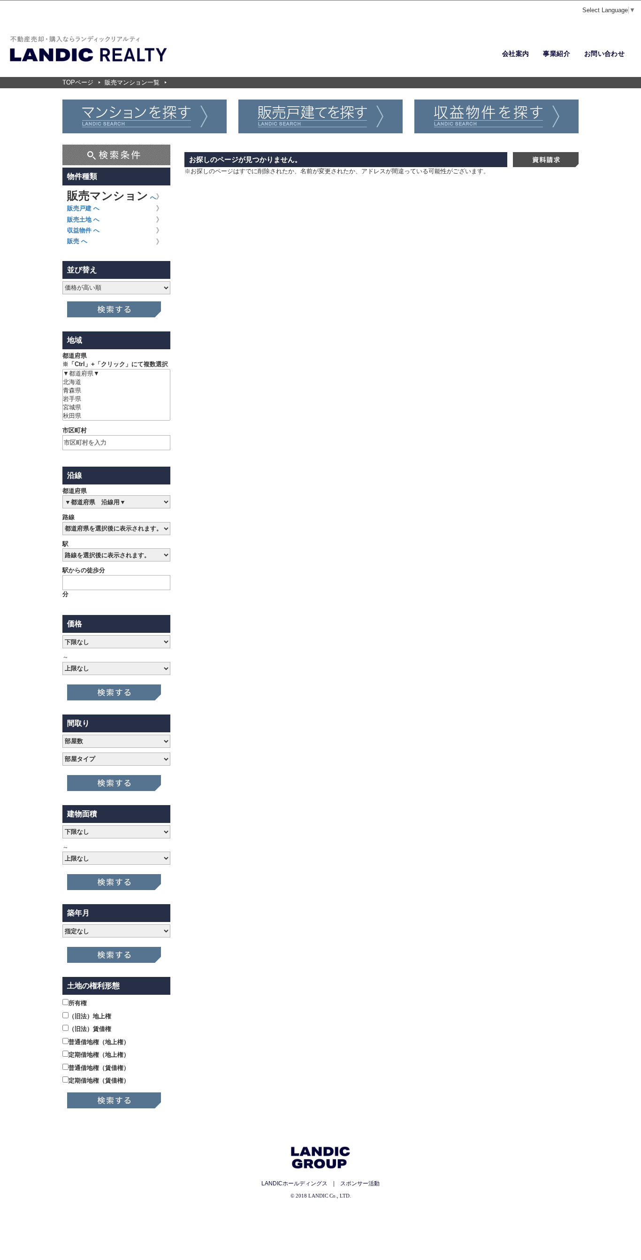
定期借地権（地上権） (99, 1054)
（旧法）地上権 (90, 1016)
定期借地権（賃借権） (99, 1080)
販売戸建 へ (83, 208)
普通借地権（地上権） (99, 1041)
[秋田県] (116, 416)
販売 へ (77, 241)
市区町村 (74, 430)
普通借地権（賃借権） (99, 1067)
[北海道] (116, 382)
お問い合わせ (604, 53)
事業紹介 (556, 53)
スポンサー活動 (360, 1183)
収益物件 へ (83, 230)
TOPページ (77, 82)
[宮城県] (116, 407)
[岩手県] (116, 399)
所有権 (78, 1002)
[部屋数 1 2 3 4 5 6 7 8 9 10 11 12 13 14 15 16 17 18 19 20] (116, 742)
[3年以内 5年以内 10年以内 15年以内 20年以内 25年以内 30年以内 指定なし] (116, 932)
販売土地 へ (83, 219)
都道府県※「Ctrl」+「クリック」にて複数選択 (115, 360)
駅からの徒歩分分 (83, 582)
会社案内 (515, 53)
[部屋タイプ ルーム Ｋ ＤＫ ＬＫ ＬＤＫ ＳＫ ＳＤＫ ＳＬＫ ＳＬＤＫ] (116, 760)
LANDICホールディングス (294, 1183)
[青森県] (116, 390)
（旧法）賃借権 (90, 1028)
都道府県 (74, 490)
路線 (68, 517)
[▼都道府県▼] (116, 373)
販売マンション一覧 (132, 82)
